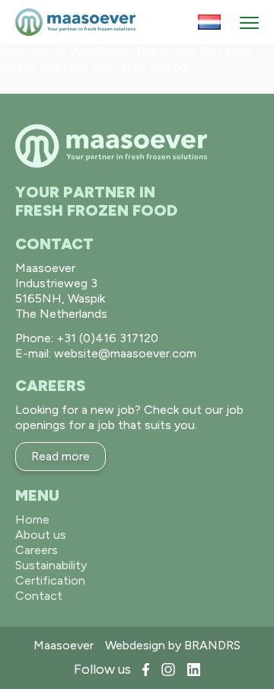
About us (40, 534)
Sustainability (51, 565)
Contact (38, 595)
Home (32, 519)
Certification (50, 580)
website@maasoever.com (125, 353)
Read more (60, 456)
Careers (36, 550)
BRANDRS (212, 645)
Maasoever (63, 645)
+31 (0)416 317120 (107, 338)
